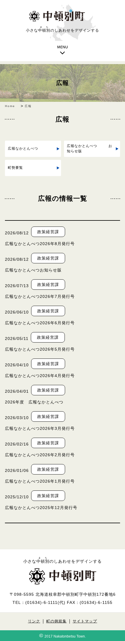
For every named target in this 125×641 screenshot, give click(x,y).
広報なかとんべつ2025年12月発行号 (41, 507)
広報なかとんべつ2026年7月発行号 (40, 296)
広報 (62, 82)
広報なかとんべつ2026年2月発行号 (40, 454)
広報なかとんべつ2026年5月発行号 (40, 349)
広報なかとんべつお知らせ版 (33, 270)
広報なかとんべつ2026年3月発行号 (40, 428)
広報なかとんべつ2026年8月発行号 (40, 243)
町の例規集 (56, 621)
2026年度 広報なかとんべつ (34, 402)
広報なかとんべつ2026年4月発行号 (40, 375)
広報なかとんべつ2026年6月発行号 (40, 322)
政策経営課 (48, 231)
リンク (34, 621)
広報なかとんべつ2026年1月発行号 (40, 481)
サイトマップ (85, 621)
